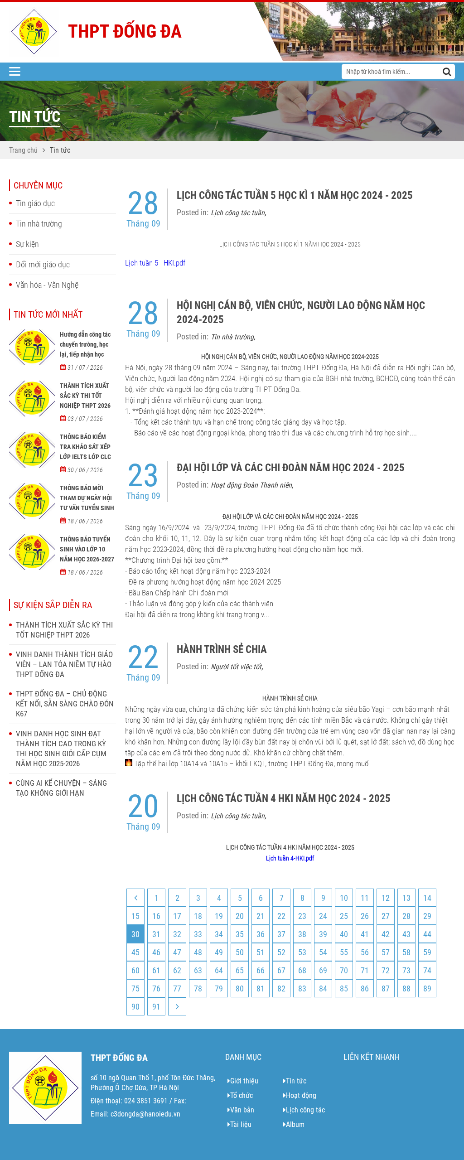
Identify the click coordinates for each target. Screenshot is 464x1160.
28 (406, 916)
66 (260, 970)
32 (177, 934)
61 (156, 970)
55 (344, 952)
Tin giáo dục (35, 203)
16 (156, 916)
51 (260, 952)
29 (427, 916)
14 (427, 898)
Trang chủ (23, 150)
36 (260, 934)
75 (135, 988)
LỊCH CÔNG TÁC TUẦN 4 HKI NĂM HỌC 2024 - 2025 (284, 799)
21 (260, 916)
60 (135, 970)
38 (302, 934)
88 (406, 988)
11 (365, 898)
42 (386, 934)
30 (135, 934)
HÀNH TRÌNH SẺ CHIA (222, 649)
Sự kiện (27, 244)
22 (281, 916)
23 (302, 916)
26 (365, 916)
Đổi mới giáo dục (43, 264)
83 (302, 988)
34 (219, 934)
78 (198, 988)
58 (406, 952)
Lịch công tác (305, 1110)
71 (365, 970)
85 (344, 988)
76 (156, 988)
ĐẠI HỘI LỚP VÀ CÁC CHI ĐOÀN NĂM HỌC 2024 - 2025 (291, 468)
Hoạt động (301, 1095)
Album (295, 1124)
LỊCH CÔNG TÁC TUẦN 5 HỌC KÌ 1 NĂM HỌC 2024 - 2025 (295, 195)
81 (260, 988)
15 (135, 916)
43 (406, 934)
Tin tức (60, 150)
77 (177, 988)
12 (386, 898)
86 (365, 988)
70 (344, 970)
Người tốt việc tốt (236, 666)
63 (198, 970)
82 (281, 988)
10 (344, 898)
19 (219, 916)
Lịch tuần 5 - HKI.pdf (155, 262)
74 (427, 970)
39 (323, 934)
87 (386, 988)
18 (198, 916)
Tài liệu (240, 1124)
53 (302, 952)
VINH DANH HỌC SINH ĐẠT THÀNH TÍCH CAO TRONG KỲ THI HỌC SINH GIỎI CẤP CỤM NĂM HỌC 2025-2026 (61, 748)
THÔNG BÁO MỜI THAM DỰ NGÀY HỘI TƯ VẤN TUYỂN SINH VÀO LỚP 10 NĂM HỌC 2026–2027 (87, 508)
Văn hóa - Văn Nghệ (47, 285)
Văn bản (242, 1110)
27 (386, 916)
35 (240, 934)
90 (135, 1006)
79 (219, 988)
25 (344, 916)
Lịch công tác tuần (238, 212)
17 (177, 916)
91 (156, 1006)
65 (240, 970)
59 (427, 952)
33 (198, 934)
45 (135, 952)
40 (344, 934)
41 (365, 934)
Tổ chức (241, 1095)
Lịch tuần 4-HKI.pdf (290, 858)
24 (323, 916)
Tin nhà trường (39, 223)
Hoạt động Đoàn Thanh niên (251, 485)
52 (281, 952)
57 (386, 952)
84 (323, 988)
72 (386, 970)
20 (240, 916)
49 (219, 952)
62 (177, 970)
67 (281, 970)
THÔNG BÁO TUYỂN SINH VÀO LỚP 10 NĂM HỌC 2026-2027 (87, 549)
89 (427, 988)
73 (406, 970)
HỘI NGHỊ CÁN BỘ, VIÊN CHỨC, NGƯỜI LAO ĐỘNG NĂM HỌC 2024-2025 (301, 313)
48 (198, 952)
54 (323, 952)
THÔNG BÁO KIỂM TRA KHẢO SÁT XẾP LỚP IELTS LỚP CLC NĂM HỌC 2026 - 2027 (85, 456)
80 (240, 988)
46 (156, 952)
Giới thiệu (244, 1081)
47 (177, 952)
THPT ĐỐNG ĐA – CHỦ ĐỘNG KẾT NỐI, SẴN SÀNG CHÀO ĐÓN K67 (65, 703)
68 (302, 970)
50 (240, 952)
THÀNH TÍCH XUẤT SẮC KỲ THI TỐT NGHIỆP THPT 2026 (85, 395)
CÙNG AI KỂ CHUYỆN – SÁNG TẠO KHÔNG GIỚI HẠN (61, 788)
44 (427, 934)
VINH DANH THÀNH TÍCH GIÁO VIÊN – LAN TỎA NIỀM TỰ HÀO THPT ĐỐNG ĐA (64, 664)
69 (323, 970)
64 (219, 970)
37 (281, 934)
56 (365, 952)
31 (156, 934)
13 (406, 898)
